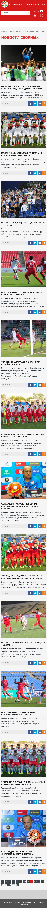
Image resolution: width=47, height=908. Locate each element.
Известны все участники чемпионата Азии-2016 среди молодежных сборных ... (22, 87)
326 (6, 885)
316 (35, 881)
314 (28, 881)
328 (13, 885)
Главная (4, 31)
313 (24, 881)
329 (17, 885)
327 (10, 885)
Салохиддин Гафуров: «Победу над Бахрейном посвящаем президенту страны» (19, 506)
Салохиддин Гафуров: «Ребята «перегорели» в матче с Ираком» (17, 852)
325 (2, 885)
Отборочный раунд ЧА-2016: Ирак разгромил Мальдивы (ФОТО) (18, 713)
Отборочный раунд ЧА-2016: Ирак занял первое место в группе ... (21, 293)
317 (39, 881)
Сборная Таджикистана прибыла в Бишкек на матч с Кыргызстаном (23, 435)
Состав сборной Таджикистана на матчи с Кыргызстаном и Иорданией (23, 783)
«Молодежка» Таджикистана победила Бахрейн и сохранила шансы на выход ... (22, 577)
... (20, 881)
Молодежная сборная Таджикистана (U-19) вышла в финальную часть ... (23, 154)
